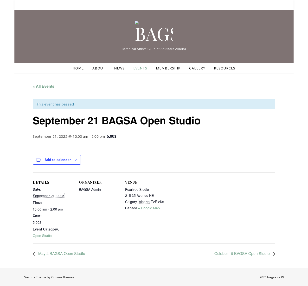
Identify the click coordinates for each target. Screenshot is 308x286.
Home (78, 68)
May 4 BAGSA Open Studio (61, 253)
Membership (168, 68)
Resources (224, 68)
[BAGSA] (154, 32)
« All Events (43, 86)
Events (140, 68)
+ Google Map (149, 207)
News (119, 68)
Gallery (197, 68)
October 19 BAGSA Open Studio (242, 253)
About (98, 68)
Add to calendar (58, 159)
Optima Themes (62, 277)
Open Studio (42, 235)
